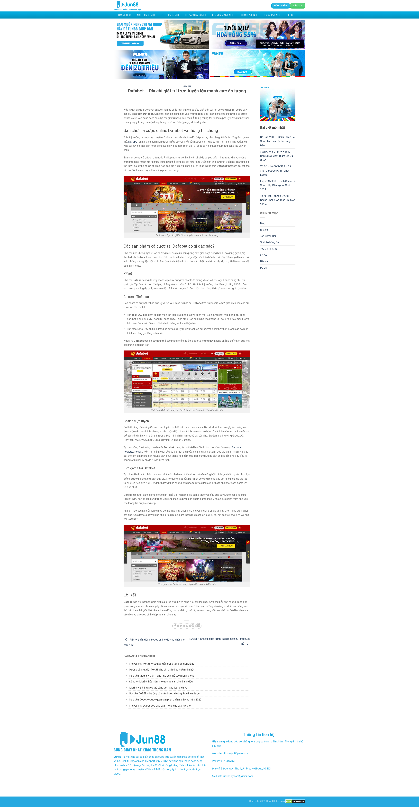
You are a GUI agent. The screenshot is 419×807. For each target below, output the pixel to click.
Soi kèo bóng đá (269, 242)
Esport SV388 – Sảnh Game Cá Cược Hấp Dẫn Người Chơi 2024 (277, 185)
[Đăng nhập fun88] (257, 64)
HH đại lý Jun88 (248, 15)
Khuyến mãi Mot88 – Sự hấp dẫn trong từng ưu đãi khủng (161, 663)
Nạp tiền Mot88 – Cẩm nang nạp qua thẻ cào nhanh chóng (161, 675)
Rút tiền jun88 (170, 15)
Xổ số (263, 255)
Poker (137, 451)
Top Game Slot (268, 248)
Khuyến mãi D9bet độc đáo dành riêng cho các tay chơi (160, 705)
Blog (290, 15)
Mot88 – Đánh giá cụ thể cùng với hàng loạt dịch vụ (158, 687)
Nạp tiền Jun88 (146, 15)
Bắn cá (264, 261)
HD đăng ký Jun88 (195, 15)
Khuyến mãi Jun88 (222, 15)
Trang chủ (124, 15)
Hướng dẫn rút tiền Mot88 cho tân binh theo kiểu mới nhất (161, 669)
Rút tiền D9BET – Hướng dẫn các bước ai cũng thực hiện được (164, 693)
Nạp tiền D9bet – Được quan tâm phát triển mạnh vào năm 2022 (165, 699)
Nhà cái (187, 86)
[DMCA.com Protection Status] (295, 801)
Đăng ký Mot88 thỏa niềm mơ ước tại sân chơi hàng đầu (161, 681)
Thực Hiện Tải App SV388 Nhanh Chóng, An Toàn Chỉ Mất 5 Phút (277, 200)
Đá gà (263, 267)
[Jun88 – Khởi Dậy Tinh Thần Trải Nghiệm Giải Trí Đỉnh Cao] (127, 6)
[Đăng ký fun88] (278, 103)
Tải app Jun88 (272, 15)
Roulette (128, 451)
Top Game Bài (268, 236)
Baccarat (237, 447)
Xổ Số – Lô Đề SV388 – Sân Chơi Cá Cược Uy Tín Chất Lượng (276, 170)
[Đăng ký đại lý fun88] (161, 34)
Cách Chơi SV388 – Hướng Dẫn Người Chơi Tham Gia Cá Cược (276, 156)
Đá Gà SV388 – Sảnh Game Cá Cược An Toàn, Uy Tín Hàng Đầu (277, 141)
